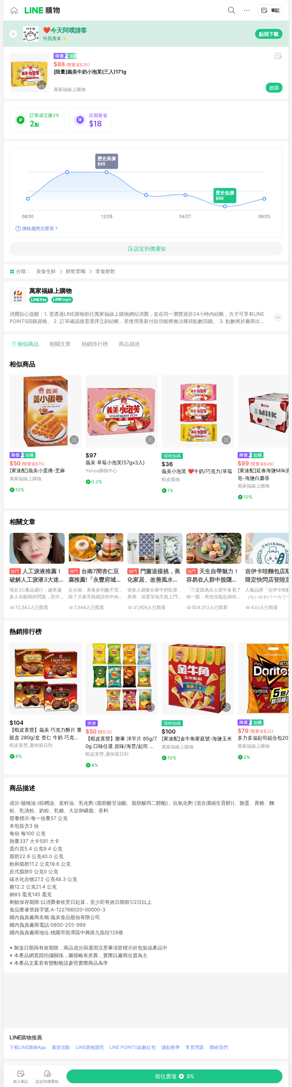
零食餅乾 (105, 271)
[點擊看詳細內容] (46, 411)
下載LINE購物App (28, 1047)
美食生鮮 (46, 271)
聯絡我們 (218, 1047)
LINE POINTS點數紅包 (133, 1047)
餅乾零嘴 (76, 271)
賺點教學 (171, 1047)
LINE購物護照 (90, 1047)
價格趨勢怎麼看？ (40, 228)
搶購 (274, 88)
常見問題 (195, 1047)
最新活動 (61, 1047)
